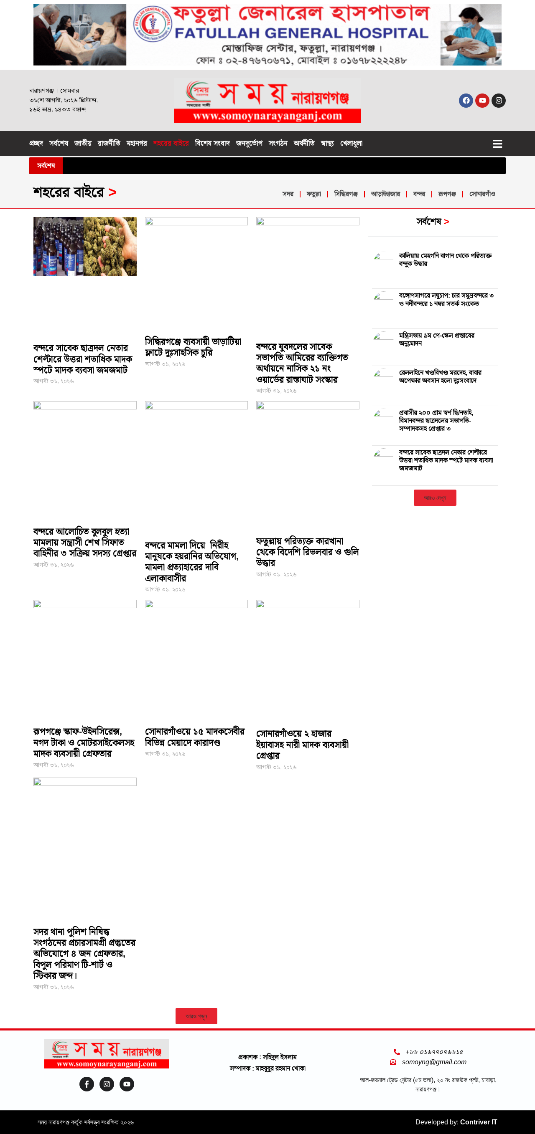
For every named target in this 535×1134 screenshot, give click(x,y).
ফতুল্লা (314, 193)
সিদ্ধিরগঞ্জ (346, 193)
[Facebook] (466, 100)
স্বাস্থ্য (327, 143)
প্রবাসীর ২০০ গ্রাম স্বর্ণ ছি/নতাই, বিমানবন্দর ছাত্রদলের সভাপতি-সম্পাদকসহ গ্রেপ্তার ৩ (436, 420)
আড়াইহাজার (385, 193)
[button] (498, 144)
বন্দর (419, 193)
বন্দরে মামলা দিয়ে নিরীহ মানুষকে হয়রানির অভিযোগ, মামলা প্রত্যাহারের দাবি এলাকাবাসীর (192, 561)
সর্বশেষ (58, 143)
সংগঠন (278, 143)
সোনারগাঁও (482, 193)
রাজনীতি (109, 143)
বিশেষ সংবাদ (212, 143)
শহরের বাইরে (171, 143)
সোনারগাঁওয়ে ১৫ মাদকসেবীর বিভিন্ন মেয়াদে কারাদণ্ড (195, 737)
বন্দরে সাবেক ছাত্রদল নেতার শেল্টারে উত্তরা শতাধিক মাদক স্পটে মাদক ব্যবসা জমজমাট (82, 359)
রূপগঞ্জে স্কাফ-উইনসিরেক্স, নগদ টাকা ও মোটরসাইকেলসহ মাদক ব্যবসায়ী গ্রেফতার (83, 742)
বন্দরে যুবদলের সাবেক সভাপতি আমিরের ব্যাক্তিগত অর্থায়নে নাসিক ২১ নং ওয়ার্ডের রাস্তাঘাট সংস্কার (302, 363)
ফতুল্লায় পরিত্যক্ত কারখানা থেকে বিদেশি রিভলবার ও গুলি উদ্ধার (307, 552)
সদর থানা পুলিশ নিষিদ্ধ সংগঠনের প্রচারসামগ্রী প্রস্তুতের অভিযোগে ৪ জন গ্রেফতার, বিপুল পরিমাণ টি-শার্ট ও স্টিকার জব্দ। (84, 954)
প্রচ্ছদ (36, 143)
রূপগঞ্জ (447, 193)
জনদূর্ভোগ (249, 143)
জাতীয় (83, 143)
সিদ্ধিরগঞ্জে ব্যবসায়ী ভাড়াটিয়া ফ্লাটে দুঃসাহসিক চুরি (193, 347)
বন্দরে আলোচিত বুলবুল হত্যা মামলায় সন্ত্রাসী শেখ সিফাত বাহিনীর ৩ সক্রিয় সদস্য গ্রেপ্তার (84, 542)
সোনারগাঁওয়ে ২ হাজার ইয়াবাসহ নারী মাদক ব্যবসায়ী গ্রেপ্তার (302, 744)
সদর (288, 193)
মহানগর (137, 143)
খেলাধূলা (351, 143)
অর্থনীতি (304, 143)
